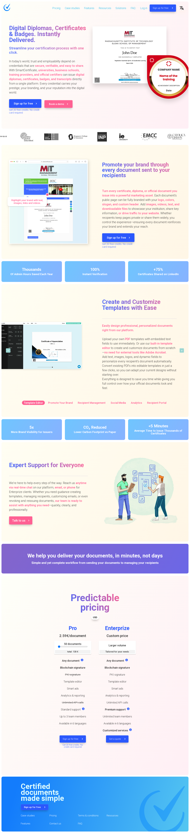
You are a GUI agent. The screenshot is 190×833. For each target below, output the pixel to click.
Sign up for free (161, 8)
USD (95, 617)
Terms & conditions (88, 815)
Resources (105, 8)
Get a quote (115, 739)
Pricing (56, 8)
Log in (143, 8)
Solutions (120, 8)
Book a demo (56, 104)
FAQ (133, 8)
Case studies (72, 8)
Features (89, 8)
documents (72, 643)
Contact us (55, 823)
